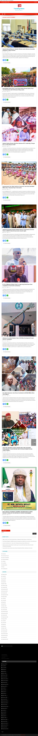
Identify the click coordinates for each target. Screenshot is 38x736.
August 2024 (5, 618)
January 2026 (5, 587)
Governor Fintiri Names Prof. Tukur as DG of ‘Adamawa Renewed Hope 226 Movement (16, 543)
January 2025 (5, 609)
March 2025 (4, 695)
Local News (4, 563)
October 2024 (5, 615)
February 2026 (5, 585)
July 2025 (4, 598)
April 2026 (4, 581)
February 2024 (5, 719)
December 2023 (5, 633)
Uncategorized (5, 568)
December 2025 (5, 589)
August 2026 (5, 574)
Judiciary (4, 561)
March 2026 (4, 583)
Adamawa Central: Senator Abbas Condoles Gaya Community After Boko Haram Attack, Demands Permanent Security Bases (18, 546)
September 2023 (5, 639)
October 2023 (5, 637)
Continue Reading (7, 62)
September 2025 (5, 594)
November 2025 (5, 591)
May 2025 (4, 602)
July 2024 (4, 620)
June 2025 (4, 600)
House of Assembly (6, 557)
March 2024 (4, 628)
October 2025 (5, 682)
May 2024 (4, 624)
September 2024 (5, 706)
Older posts (4, 530)
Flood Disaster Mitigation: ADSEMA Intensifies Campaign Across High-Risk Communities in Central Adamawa (19, 541)
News (3, 566)
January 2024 (5, 631)
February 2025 (5, 607)
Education (4, 553)
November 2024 (5, 613)
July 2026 (4, 576)
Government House (6, 555)
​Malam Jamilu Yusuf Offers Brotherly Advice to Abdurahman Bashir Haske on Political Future (17, 539)
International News (5, 559)
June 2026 (4, 578)
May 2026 (4, 669)
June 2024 (4, 622)
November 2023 (5, 635)
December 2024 (5, 611)
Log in (2, 731)
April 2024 (4, 626)
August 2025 (5, 596)
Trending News (19, 9)
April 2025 (4, 693)
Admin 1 (9, 91)
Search (3, 532)
